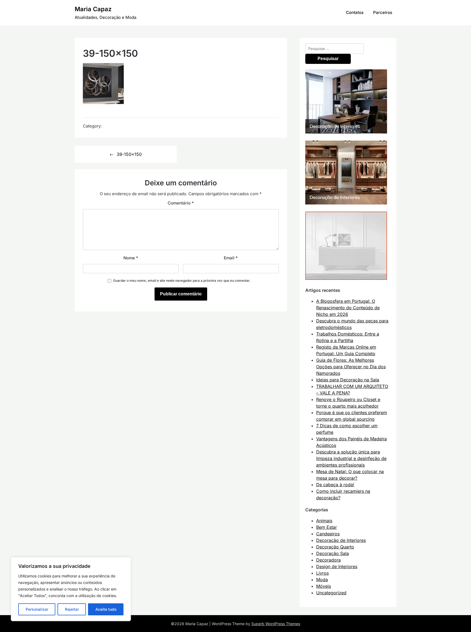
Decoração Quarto (335, 547)
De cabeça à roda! (335, 484)
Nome (130, 257)
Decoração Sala (332, 553)
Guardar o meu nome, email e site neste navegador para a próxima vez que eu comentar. (181, 280)
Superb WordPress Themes (275, 623)
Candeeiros (328, 533)
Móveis (323, 586)
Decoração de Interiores (341, 540)
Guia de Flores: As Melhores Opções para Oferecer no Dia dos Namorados (351, 366)
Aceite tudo (105, 609)
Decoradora (328, 560)
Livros (322, 573)
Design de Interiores (336, 566)
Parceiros (382, 12)
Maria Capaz (93, 9)
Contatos (355, 12)
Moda (322, 579)
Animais (324, 520)
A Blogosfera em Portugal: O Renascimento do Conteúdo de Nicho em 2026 (348, 307)
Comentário (181, 203)
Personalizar (37, 609)
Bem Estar (326, 527)
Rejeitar (72, 609)
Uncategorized (331, 592)
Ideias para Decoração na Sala (347, 379)
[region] (71, 589)
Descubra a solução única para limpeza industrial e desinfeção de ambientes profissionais (351, 458)
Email (231, 257)
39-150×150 (129, 154)
